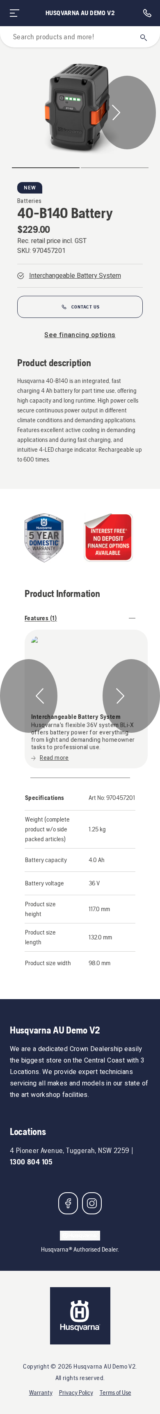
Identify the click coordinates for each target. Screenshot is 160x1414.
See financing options (79, 335)
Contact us (85, 307)
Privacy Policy (76, 1392)
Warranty (41, 1392)
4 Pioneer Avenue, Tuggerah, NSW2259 (69, 1150)
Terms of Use (115, 1392)
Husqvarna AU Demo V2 (80, 13)
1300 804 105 (31, 1161)
